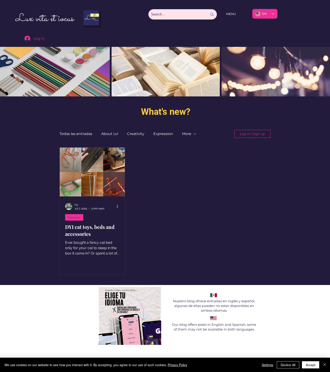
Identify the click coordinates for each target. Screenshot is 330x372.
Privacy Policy (177, 365)
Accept (310, 365)
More (186, 134)
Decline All (288, 365)
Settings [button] (267, 365)
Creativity (135, 134)
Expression (163, 134)
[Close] (324, 364)
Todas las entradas (75, 134)
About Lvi (109, 134)
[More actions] (118, 206)
